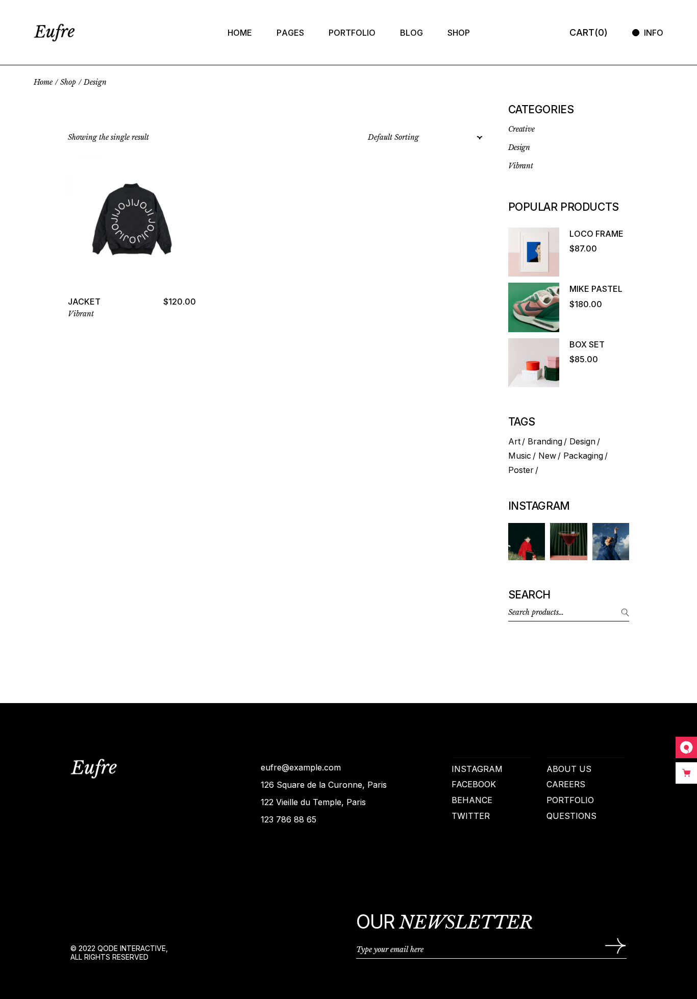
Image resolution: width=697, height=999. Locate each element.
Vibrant (81, 313)
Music (519, 456)
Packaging (583, 456)
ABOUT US (568, 769)
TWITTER (471, 816)
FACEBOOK (474, 784)
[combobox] (422, 137)
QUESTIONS (571, 816)
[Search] (616, 612)
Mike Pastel (596, 289)
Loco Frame (596, 234)
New (547, 456)
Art (514, 441)
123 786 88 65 (288, 819)
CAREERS (565, 784)
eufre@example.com (301, 767)
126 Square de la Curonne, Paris (324, 785)
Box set (587, 344)
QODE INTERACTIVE (131, 948)
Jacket (84, 301)
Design (582, 441)
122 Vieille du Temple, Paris (313, 802)
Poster (521, 470)
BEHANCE (472, 800)
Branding (545, 441)
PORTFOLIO (570, 800)
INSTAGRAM (477, 769)
